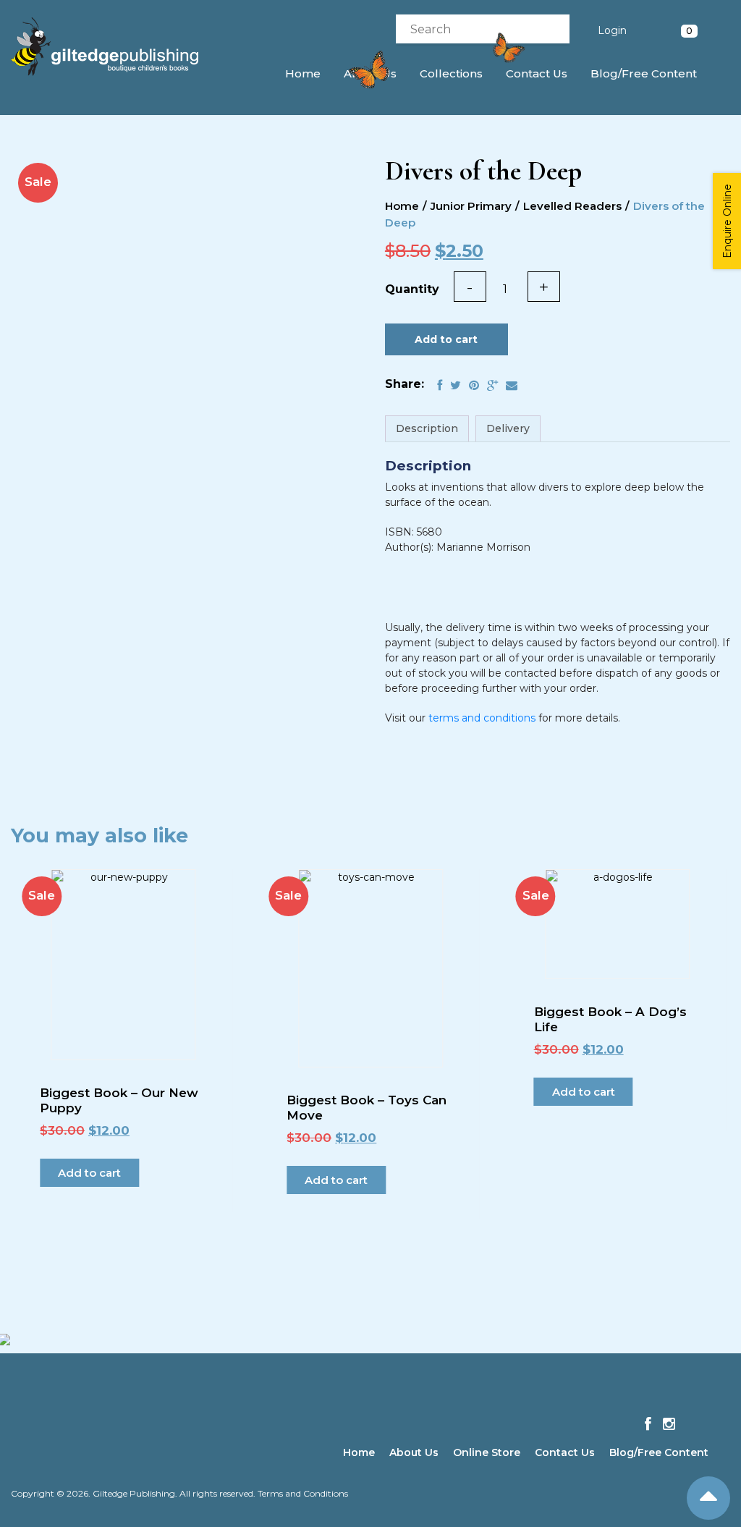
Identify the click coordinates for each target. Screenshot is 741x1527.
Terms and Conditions (303, 1493)
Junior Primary (471, 206)
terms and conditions (481, 717)
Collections (451, 73)
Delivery (508, 428)
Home (303, 73)
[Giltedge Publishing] (115, 46)
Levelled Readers (572, 206)
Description (427, 428)
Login (612, 30)
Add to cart (446, 339)
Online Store (486, 1452)
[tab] (427, 428)
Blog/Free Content (643, 73)
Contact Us (536, 73)
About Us (414, 1452)
